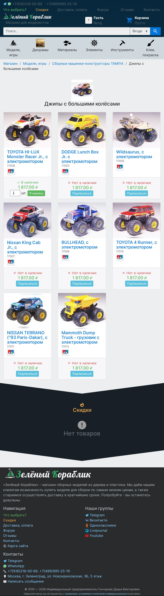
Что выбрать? (14, 515)
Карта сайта (17, 546)
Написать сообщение (26, 581)
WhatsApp (15, 566)
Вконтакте (98, 520)
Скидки (9, 520)
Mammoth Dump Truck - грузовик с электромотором (80, 337)
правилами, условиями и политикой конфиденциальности (97, 593)
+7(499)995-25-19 (61, 4)
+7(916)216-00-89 (27, 4)
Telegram (97, 515)
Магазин (10, 63)
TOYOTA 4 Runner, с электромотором (136, 245)
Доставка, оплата (18, 525)
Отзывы (9, 535)
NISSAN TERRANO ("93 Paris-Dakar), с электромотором (27, 337)
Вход (98, 23)
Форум (9, 530)
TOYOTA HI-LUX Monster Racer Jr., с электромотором (27, 156)
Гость (98, 18)
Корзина (142, 18)
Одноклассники (102, 525)
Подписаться (81, 193)
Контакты (11, 541)
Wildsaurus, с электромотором (134, 154)
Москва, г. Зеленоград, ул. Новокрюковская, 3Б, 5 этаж (55, 576)
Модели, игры (35, 63)
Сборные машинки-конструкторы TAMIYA (87, 63)
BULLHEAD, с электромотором (79, 245)
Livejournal (98, 530)
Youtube (96, 535)
